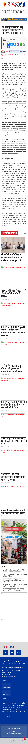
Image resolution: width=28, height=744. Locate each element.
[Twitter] (9, 12)
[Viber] (17, 12)
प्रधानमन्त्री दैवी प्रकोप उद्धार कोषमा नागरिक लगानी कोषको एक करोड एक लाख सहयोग (13, 331)
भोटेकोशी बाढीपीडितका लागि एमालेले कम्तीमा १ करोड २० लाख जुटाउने (11, 257)
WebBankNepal (14, 742)
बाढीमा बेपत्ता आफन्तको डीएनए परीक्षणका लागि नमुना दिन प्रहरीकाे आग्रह (11, 368)
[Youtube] (18, 653)
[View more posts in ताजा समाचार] (25, 233)
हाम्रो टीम (5, 681)
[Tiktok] (13, 12)
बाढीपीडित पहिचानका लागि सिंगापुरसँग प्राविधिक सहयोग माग (14, 441)
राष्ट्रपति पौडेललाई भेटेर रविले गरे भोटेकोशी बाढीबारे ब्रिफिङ (13, 293)
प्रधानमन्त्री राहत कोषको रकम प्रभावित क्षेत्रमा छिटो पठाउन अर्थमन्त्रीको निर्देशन (14, 405)
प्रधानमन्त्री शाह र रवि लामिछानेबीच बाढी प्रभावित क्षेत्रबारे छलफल (13, 477)
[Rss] (21, 12)
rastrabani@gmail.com (10, 676)
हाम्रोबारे (4, 699)
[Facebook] (6, 12)
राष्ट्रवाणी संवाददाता (11, 39)
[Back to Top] (25, 738)
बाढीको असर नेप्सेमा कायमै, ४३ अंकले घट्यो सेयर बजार (13, 511)
